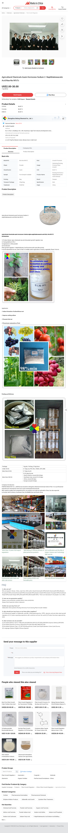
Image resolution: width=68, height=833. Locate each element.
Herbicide (52, 775)
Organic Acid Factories (42, 808)
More (3, 820)
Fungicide (36, 775)
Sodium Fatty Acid (25, 816)
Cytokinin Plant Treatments (45, 799)
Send (17, 672)
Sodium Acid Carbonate (9, 816)
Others (52, 778)
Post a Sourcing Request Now (53, 672)
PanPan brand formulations (41, 778)
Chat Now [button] (52, 95)
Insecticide (21, 775)
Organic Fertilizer (22, 778)
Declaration (52, 826)
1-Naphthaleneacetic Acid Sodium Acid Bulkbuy (46, 816)
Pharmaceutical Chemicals (38, 795)
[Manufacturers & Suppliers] (34, 3)
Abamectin (5, 778)
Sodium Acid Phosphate (55, 812)
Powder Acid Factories (26, 808)
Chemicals (9, 13)
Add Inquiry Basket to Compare (34, 68)
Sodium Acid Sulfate (39, 812)
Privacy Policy (60, 826)
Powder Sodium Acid (24, 812)
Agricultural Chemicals (19, 13)
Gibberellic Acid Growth (28, 799)
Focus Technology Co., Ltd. (22, 826)
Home (3, 13)
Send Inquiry (17, 95)
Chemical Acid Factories (9, 808)
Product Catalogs (27, 771)
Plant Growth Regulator (32, 13)
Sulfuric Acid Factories (9, 812)
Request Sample (30, 99)
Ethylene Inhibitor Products (10, 799)
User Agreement (44, 826)
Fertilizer (5, 795)
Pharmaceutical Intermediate (20, 795)
